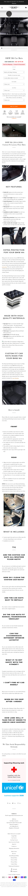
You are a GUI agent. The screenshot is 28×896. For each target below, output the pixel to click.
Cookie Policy (14, 864)
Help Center (14, 851)
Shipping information (14, 848)
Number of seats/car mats (14, 75)
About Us (14, 844)
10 (14, 48)
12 (16, 48)
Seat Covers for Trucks (14, 842)
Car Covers (14, 838)
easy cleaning (15, 378)
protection (4, 267)
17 (23, 48)
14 (19, 48)
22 (14, 50)
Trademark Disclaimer (14, 866)
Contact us (14, 846)
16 (22, 48)
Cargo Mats (14, 835)
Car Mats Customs (15, 874)
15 (20, 48)
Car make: (14, 81)
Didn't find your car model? (14, 833)
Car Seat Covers (14, 840)
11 (15, 48)
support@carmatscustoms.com (15, 815)
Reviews (14, 853)
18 (25, 48)
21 (13, 50)
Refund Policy (14, 857)
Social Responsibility (14, 855)
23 (16, 50)
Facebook (14, 869)
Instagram (14, 871)
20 (12, 50)
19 (26, 48)
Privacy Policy (14, 862)
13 (18, 48)
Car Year (14, 87)
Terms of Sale (14, 859)
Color (14, 69)
